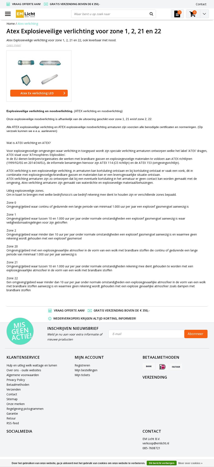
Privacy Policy (15, 380)
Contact (11, 394)
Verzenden (13, 389)
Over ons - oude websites (23, 370)
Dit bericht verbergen (161, 463)
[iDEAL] (162, 366)
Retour (11, 418)
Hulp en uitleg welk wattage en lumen (31, 365)
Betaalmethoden (17, 385)
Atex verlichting (28, 24)
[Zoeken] (151, 14)
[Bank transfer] (149, 366)
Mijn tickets (82, 375)
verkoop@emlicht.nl (156, 443)
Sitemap (12, 399)
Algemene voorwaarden (22, 375)
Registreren (82, 365)
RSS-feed (12, 423)
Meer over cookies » (190, 463)
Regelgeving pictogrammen (24, 409)
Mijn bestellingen (86, 370)
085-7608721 (151, 448)
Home (10, 24)
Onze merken (15, 404)
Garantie (12, 413)
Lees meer (13, 45)
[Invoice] (176, 366)
